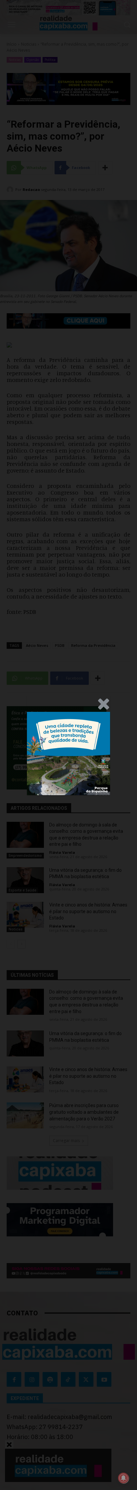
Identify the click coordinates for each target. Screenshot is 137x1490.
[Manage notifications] (123, 1478)
